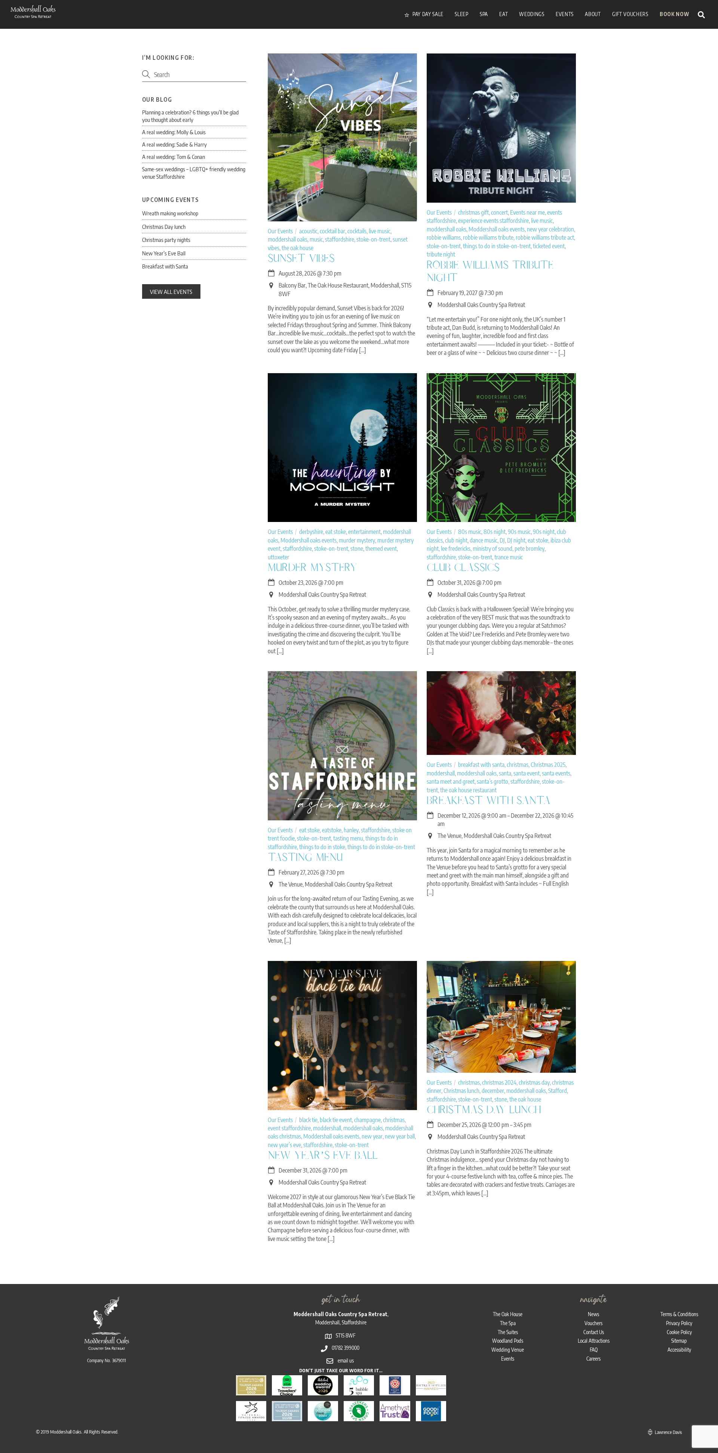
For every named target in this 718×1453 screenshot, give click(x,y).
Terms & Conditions (679, 1314)
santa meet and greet (451, 781)
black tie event (336, 1120)
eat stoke (335, 531)
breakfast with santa (481, 764)
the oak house (297, 248)
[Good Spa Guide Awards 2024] (323, 1416)
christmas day (534, 1082)
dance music (483, 540)
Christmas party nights (166, 239)
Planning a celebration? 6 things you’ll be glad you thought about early (190, 115)
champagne (367, 1120)
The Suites (508, 1332)
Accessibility (679, 1349)
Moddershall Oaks (66, 1432)
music (316, 239)
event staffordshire (289, 1128)
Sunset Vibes (301, 258)
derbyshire (311, 531)
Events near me (527, 212)
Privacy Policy (679, 1323)
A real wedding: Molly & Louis (174, 131)
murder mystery (357, 540)
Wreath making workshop (170, 212)
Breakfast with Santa (488, 800)
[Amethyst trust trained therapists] (395, 1416)
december (493, 1090)
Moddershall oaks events (497, 229)
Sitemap (679, 1340)
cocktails (356, 231)
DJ (502, 540)
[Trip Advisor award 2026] (287, 1391)
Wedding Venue (507, 1349)
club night (456, 540)
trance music (508, 557)
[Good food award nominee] (431, 1416)
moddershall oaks (287, 239)
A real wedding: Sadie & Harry (174, 144)
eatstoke (331, 830)
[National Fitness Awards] (251, 1416)
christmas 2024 (499, 1082)
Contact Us (593, 1332)
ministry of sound (492, 548)
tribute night (441, 254)
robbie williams (444, 237)
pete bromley (529, 548)
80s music (469, 531)
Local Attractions (594, 1340)
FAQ (594, 1349)
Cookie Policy (679, 1332)
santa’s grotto (492, 781)
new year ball (400, 1136)
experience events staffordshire (493, 220)
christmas (517, 764)
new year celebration (550, 229)
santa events (556, 773)
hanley (351, 830)
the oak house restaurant (468, 790)
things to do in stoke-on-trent (497, 246)
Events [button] (565, 14)
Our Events (280, 231)
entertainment (364, 531)
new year (372, 1136)
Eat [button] (503, 14)
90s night (544, 531)
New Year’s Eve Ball (323, 1155)
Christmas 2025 (548, 764)
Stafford (557, 1090)
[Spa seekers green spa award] (359, 1416)
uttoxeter (278, 557)
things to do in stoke (322, 847)
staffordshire (339, 239)
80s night (495, 531)
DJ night (516, 540)
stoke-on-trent (373, 239)
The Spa (508, 1323)
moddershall (441, 773)
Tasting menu (305, 857)
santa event (526, 773)
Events (507, 1358)
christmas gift (473, 212)
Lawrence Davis (668, 1432)
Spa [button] (484, 14)
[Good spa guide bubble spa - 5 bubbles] (359, 1391)
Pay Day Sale (427, 14)
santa (505, 773)
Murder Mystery (312, 567)
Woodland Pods (507, 1340)
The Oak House (507, 1314)
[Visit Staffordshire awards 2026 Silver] (287, 1416)
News (593, 1314)
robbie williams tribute (488, 237)
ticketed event (549, 246)
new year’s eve (284, 1145)
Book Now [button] (674, 14)
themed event (381, 548)
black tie (308, 1120)
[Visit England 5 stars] (395, 1391)
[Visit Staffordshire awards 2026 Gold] (251, 1391)
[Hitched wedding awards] (323, 1391)
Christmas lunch (461, 1090)
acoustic (308, 231)
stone (356, 548)
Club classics (463, 567)
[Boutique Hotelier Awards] (431, 1391)
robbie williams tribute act (545, 237)
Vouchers (593, 1323)
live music (379, 231)
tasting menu (348, 838)
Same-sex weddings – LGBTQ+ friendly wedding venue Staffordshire (193, 172)
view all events (171, 291)
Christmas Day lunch (484, 1109)
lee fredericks (455, 548)
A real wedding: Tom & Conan (173, 156)
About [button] (593, 14)
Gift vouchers (630, 14)
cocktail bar (332, 231)
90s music (519, 531)
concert (499, 212)
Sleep (461, 14)
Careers (593, 1358)
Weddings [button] (531, 14)
